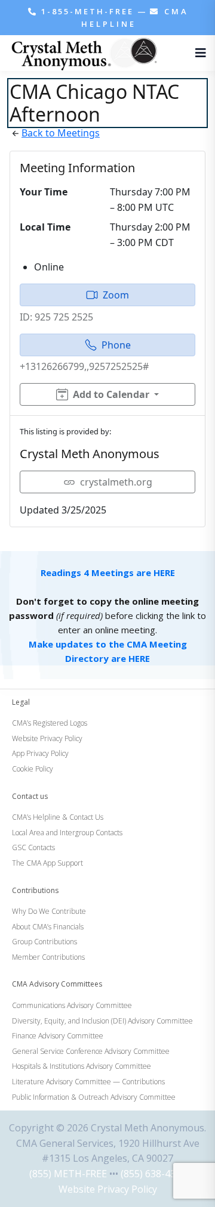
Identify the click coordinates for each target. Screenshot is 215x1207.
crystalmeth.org (116, 482)
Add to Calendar (111, 394)
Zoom (116, 294)
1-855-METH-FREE (87, 11)
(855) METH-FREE (68, 1173)
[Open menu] (197, 53)
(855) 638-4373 (153, 1173)
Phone (116, 344)
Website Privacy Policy (108, 1189)
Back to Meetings (61, 132)
